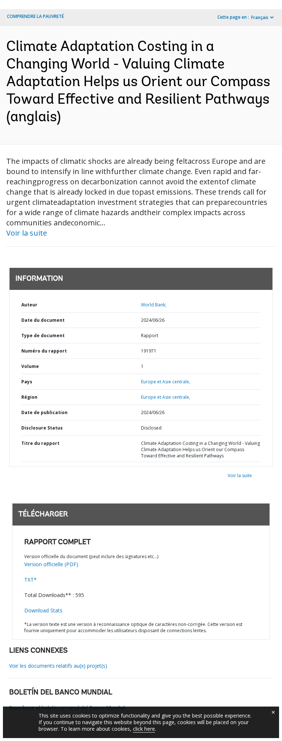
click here (144, 728)
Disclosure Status (42, 428)
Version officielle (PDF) (51, 564)
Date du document (43, 320)
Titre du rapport (40, 443)
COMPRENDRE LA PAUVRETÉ (35, 16)
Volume (30, 366)
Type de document (43, 335)
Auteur (29, 305)
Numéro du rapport (44, 351)
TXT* (30, 579)
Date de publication (44, 412)
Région (29, 397)
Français (259, 17)
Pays (26, 382)
